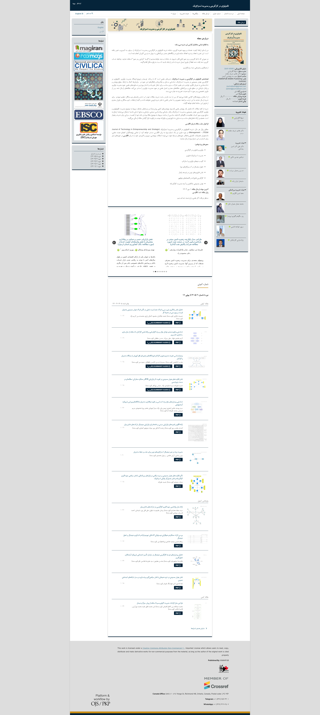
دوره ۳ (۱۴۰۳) (96, 161)
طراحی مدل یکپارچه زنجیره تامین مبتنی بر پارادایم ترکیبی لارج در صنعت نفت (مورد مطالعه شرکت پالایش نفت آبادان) (184, 241)
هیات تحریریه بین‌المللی (236, 190)
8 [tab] (166, 271)
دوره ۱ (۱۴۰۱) (96, 166)
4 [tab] (159, 271)
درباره (174, 14)
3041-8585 (229, 69)
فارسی (101, 31)
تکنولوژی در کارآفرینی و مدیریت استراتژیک (211, 5)
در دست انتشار (228, 14)
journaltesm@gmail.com (236, 86)
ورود (73, 3)
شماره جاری (216, 14)
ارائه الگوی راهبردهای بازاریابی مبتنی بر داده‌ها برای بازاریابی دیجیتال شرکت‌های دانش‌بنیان (153, 424)
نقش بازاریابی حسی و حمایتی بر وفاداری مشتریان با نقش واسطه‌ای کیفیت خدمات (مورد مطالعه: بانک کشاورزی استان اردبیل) (136, 241)
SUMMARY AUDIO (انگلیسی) (158, 323)
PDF (177, 323)
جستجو (89, 13)
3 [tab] (157, 271)
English (101, 27)
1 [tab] (153, 271)
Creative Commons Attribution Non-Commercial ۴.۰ (163, 648)
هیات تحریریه (240, 143)
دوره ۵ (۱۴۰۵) (96, 156)
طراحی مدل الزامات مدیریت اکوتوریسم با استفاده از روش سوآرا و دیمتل (160, 603)
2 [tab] (155, 271)
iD (136, 250)
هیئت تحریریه (184, 14)
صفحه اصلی (241, 14)
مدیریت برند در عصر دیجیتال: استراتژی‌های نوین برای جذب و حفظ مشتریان (158, 452)
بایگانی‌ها (195, 14)
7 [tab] (164, 271)
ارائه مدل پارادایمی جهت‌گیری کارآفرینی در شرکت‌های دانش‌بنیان (161, 507)
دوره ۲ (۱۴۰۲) (96, 164)
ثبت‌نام (79, 3)
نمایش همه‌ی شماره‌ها (197, 628)
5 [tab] (161, 271)
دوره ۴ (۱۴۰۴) (96, 159)
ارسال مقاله (205, 14)
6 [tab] (162, 271)
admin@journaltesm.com (236, 89)
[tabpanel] (136, 241)
